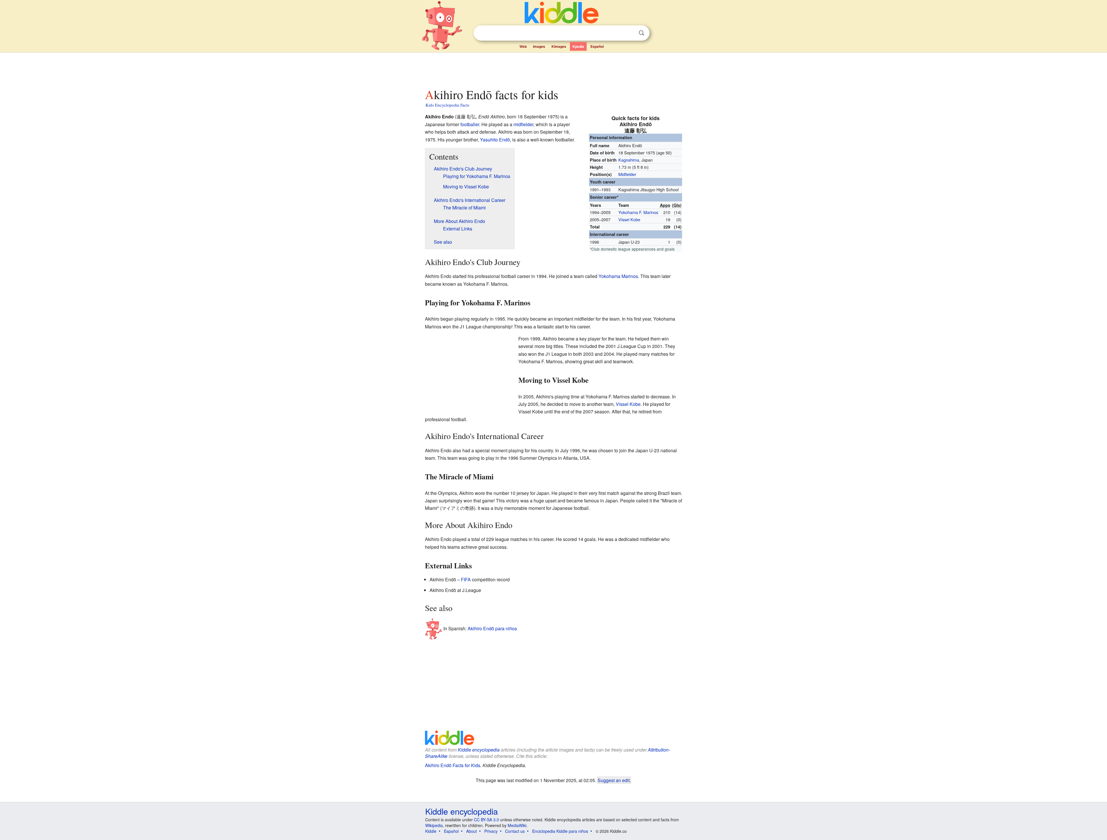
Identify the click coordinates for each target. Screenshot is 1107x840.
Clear (630, 33)
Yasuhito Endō (495, 139)
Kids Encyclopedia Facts (447, 105)
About (471, 831)
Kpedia (578, 46)
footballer (469, 124)
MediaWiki (517, 825)
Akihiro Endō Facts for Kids (452, 765)
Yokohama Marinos (618, 276)
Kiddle (430, 831)
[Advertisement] (553, 69)
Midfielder (627, 174)
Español (597, 46)
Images (539, 46)
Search (641, 33)
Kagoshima (628, 160)
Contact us (515, 831)
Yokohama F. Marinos (638, 212)
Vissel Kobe (629, 219)
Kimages (558, 46)
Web (523, 46)
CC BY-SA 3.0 (486, 819)
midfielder (523, 124)
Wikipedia (434, 825)
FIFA (466, 579)
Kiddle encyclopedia (479, 749)
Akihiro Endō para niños (492, 628)
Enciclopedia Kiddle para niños (560, 831)
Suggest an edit (614, 780)
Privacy (491, 831)
